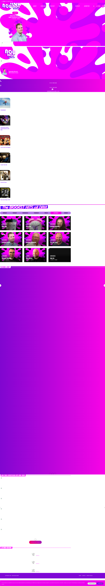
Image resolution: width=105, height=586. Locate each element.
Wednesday (25, 213)
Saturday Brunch (6, 242)
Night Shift (4, 226)
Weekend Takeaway (6, 258)
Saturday (56, 213)
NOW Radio (4, 224)
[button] (50, 474)
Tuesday (15, 213)
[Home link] (7, 6)
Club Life (52, 258)
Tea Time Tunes (54, 242)
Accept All (100, 583)
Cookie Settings (92, 583)
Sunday (66, 213)
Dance (27, 255)
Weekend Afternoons (31, 242)
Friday (46, 213)
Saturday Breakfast (54, 226)
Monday (5, 213)
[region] (52, 583)
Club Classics (29, 258)
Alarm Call (28, 226)
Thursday (36, 213)
